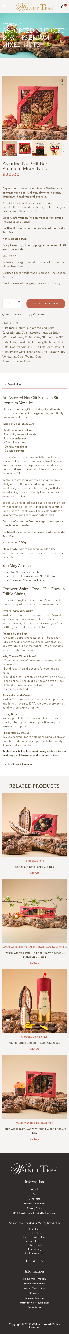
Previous (63, 152)
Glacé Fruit (46, 1123)
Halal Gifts (9, 342)
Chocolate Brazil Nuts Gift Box (34, 866)
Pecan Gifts (17, 351)
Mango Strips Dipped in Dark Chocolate (34, 1042)
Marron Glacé (36, 947)
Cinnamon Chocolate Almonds (29, 580)
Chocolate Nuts (34, 861)
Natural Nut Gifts (21, 347)
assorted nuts (38, 332)
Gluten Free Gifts (53, 337)
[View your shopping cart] (62, 7)
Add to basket (49, 304)
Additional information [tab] (20, 764)
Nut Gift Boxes (43, 347)
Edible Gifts (32, 337)
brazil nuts (16, 337)
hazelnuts (24, 342)
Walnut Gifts (33, 356)
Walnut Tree (21, 361)
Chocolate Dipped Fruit (34, 1037)
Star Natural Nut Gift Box (26, 572)
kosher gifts (39, 342)
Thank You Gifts (37, 351)
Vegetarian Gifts (12, 356)
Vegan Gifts (56, 351)
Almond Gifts (18, 332)
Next (63, 145)
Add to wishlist (15, 314)
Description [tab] (14, 384)
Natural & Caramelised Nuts (35, 327)
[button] (61, 82)
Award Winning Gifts (15, 947)
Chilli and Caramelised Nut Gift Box (32, 576)
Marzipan (50, 947)
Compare (39, 314)
